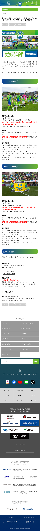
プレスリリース (26, 323)
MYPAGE (8, 4)
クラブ (7, 400)
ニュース (6, 391)
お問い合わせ (30, 522)
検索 (35, 362)
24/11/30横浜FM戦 (20, 24)
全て (3, 323)
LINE (26, 381)
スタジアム (33, 395)
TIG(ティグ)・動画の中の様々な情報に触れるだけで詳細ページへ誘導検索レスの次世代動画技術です (25, 485)
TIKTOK (32, 381)
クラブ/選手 (25, 328)
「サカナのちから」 (27, 469)
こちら (20, 300)
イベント (4, 24)
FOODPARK (26, 374)
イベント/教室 (25, 344)
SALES (35, 374)
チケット (27, 4)
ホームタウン (6, 344)
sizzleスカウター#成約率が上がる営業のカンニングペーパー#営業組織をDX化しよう (25, 492)
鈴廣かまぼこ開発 (17, 469)
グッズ (32, 4)
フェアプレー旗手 (9, 274)
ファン (7, 395)
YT (20, 381)
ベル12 (11, 24)
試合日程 (20, 391)
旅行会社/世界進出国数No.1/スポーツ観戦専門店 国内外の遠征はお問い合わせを (25, 477)
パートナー (24, 339)
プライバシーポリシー (30, 517)
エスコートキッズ (9, 271)
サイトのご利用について (10, 522)
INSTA (7, 381)
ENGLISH (36, 4)
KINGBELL (16, 374)
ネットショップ (18, 470)
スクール (24, 349)
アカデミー (5, 349)
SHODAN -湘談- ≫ (20, 450)
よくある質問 (10, 517)
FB (13, 381)
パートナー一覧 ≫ (20, 444)
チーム (20, 395)
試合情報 (5, 328)
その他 (4, 354)
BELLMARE (6, 374)
